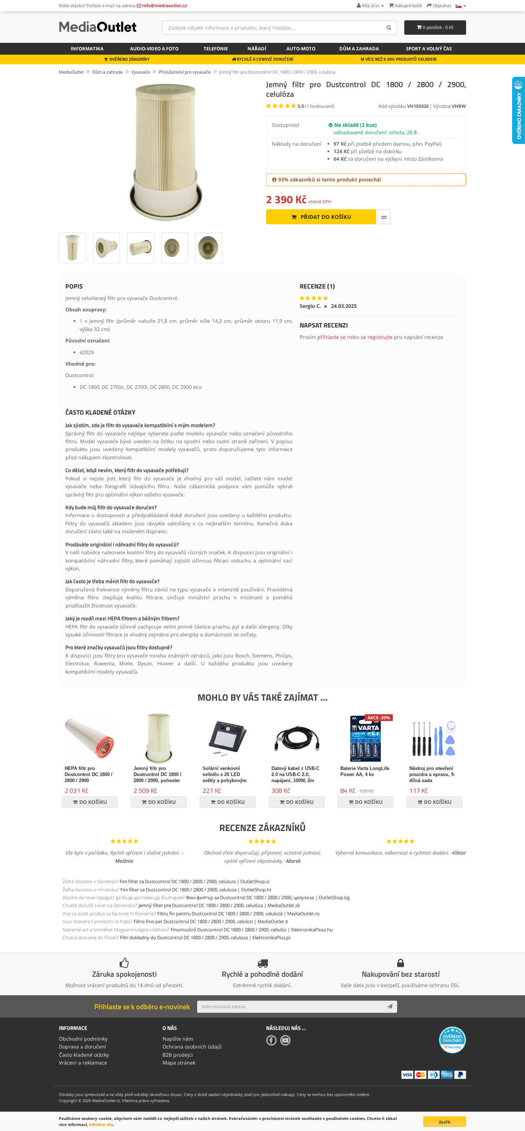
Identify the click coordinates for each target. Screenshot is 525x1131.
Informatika (87, 48)
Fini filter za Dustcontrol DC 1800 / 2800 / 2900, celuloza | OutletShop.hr (195, 889)
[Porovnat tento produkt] (384, 216)
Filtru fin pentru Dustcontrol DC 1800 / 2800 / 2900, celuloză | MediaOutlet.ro (238, 913)
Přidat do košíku (325, 216)
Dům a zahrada (359, 48)
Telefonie (216, 48)
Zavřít (444, 1122)
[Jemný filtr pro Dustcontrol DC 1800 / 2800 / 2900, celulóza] (159, 152)
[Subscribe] (390, 1007)
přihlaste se (332, 337)
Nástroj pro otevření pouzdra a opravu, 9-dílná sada (432, 774)
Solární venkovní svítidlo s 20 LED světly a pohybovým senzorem (224, 777)
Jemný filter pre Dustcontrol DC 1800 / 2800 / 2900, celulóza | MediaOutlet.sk (219, 905)
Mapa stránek (178, 1062)
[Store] (461, 5)
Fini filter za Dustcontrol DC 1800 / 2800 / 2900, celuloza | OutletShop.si (194, 881)
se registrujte (376, 337)
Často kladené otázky (84, 1054)
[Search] (389, 27)
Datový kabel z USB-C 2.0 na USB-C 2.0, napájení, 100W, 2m (295, 774)
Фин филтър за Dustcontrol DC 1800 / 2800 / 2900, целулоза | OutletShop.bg (268, 897)
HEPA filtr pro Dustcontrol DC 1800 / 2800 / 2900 (88, 774)
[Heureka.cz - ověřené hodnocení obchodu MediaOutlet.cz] (452, 1039)
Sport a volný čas (429, 48)
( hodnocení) (316, 106)
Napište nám (177, 1038)
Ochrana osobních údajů (192, 1046)
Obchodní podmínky (83, 1038)
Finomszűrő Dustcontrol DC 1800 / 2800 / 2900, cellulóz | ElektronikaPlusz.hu (252, 929)
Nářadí (257, 48)
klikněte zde (101, 1124)
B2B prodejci (177, 1054)
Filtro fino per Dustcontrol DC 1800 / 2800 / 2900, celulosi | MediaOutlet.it (211, 921)
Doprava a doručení (82, 1046)
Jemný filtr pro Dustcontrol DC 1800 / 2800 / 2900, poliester (157, 774)
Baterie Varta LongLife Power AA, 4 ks (364, 771)
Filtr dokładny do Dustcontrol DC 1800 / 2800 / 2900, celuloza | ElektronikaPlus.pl (205, 937)
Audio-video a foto (154, 48)
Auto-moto (300, 48)
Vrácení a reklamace (83, 1062)
